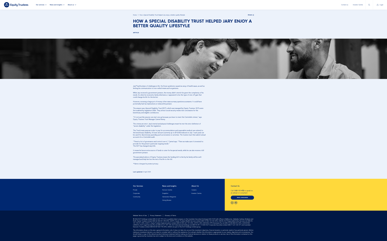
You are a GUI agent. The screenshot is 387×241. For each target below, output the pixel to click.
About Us (195, 186)
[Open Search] (369, 5)
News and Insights (169, 186)
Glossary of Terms (170, 215)
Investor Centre (358, 5)
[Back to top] (252, 185)
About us (71, 5)
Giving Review (166, 200)
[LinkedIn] (232, 202)
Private (135, 190)
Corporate (136, 193)
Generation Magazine (169, 197)
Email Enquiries (242, 197)
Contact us (344, 5)
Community (136, 197)
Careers (193, 190)
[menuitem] (345, 5)
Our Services (138, 186)
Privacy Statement (155, 215)
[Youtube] (235, 202)
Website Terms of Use (140, 215)
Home (135, 15)
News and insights (56, 5)
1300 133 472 (239, 191)
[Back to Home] (16, 4)
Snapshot (165, 193)
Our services (40, 5)
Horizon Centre (167, 190)
